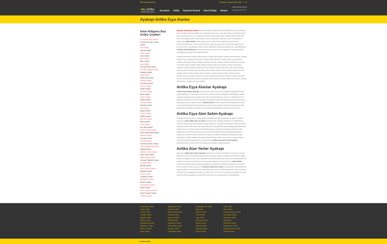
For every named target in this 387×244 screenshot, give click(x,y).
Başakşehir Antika (174, 207)
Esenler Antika (201, 223)
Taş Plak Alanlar (146, 141)
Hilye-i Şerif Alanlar (147, 155)
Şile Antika (199, 209)
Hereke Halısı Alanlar (147, 157)
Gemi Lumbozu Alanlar (148, 190)
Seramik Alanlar (146, 135)
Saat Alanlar (144, 64)
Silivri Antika (227, 209)
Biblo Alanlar (144, 61)
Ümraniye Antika (202, 220)
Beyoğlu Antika (173, 228)
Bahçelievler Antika (147, 223)
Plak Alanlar (144, 48)
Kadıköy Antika (173, 209)
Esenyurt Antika (201, 228)
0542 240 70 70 (147, 9)
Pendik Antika (173, 220)
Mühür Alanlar (145, 188)
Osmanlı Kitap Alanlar (148, 67)
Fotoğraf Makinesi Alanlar (149, 160)
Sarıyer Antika (201, 231)
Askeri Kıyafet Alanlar (148, 130)
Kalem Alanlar (145, 97)
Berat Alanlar (145, 94)
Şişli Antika (227, 220)
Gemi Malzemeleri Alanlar (149, 133)
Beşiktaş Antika (173, 218)
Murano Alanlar (145, 182)
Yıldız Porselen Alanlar (148, 193)
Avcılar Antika (145, 212)
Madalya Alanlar (146, 72)
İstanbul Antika (228, 231)
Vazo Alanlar (144, 56)
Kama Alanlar (145, 122)
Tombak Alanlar (146, 196)
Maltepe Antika (173, 215)
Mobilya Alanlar (146, 81)
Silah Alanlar (144, 59)
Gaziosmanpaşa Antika (232, 212)
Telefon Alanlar (145, 113)
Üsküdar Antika (201, 226)
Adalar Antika (145, 209)
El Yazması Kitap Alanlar (149, 39)
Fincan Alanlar (145, 174)
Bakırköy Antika (145, 228)
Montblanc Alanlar (147, 179)
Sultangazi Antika (229, 215)
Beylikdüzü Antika (174, 223)
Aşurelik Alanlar (145, 163)
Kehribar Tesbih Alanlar (148, 152)
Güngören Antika (229, 218)
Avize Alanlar (145, 124)
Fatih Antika (227, 207)
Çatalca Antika (201, 212)
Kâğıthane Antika (229, 223)
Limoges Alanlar (146, 138)
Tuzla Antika (200, 215)
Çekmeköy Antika (146, 226)
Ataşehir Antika (145, 215)
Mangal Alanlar (145, 149)
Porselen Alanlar (146, 105)
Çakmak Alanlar (146, 102)
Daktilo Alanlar (145, 116)
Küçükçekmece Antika (231, 228)
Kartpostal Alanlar (146, 78)
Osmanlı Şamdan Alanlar (149, 144)
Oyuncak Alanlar (146, 91)
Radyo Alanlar (145, 111)
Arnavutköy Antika (147, 207)
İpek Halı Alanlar (146, 119)
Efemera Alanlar (146, 171)
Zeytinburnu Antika (230, 226)
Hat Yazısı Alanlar (146, 83)
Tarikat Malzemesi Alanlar (149, 146)
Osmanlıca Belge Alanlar (149, 70)
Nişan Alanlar (145, 75)
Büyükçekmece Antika (204, 207)
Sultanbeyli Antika (174, 231)
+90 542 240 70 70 (239, 10)
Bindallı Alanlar (145, 166)
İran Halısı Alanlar (146, 127)
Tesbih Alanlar (145, 100)
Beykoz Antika (145, 220)
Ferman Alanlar (145, 86)
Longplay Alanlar (146, 177)
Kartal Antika (145, 231)
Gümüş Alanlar (145, 50)
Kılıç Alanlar (144, 108)
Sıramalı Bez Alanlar (147, 185)
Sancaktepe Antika (175, 226)
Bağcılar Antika (145, 218)
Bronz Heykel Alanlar (148, 168)
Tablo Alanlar (145, 53)
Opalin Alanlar (145, 89)
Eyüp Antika (200, 218)
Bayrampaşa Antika (175, 212)
